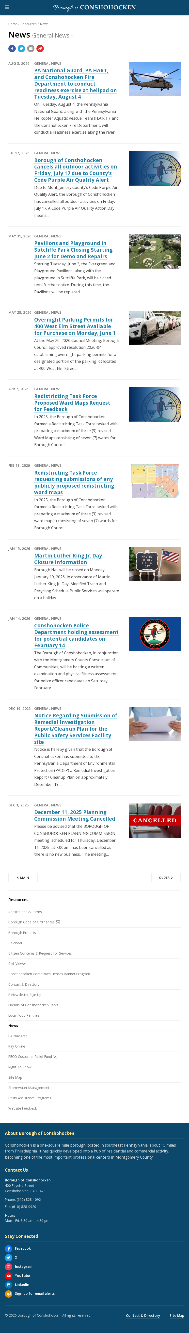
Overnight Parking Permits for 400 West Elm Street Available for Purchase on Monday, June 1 (75, 326)
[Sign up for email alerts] (8, 1294)
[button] (7, 7)
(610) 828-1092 (29, 1199)
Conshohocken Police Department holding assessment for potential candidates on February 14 (76, 635)
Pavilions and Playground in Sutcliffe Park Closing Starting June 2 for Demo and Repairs (73, 250)
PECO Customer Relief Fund (30, 1056)
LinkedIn (22, 1284)
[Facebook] (8, 1249)
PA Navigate (18, 1036)
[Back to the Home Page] (94, 7)
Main (24, 877)
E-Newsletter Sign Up (24, 994)
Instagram (23, 1266)
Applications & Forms (25, 911)
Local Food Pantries (23, 1015)
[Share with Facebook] (12, 48)
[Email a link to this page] (30, 48)
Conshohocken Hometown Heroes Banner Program (49, 973)
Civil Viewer (17, 963)
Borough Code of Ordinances (31, 922)
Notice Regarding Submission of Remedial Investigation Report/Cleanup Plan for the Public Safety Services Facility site (75, 728)
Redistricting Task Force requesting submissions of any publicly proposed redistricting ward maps (74, 482)
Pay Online (16, 1046)
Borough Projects (22, 932)
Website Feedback (22, 1108)
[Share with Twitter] (21, 48)
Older (164, 877)
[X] (8, 1257)
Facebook (23, 1248)
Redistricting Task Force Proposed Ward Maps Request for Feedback (72, 403)
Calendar (15, 943)
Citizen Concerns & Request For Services (40, 953)
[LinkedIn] (8, 1285)
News (44, 24)
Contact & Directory (23, 984)
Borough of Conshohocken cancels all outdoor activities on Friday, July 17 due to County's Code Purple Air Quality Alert (75, 170)
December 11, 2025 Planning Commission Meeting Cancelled (74, 815)
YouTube (22, 1275)
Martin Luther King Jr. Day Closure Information (68, 559)
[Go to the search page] (181, 7)
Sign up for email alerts (35, 1293)
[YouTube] (8, 1276)
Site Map (15, 1077)
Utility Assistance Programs (29, 1098)
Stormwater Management (28, 1087)
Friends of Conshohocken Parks (33, 1005)
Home (12, 24)
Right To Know (20, 1067)
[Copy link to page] (40, 48)
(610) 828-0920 (24, 1206)
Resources (29, 24)
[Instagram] (8, 1266)
